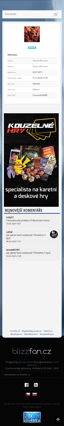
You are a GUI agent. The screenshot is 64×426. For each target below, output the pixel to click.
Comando (10, 14)
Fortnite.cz (15, 331)
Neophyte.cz (16, 334)
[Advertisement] (32, 298)
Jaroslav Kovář (25, 362)
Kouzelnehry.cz (47, 334)
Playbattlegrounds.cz (31, 331)
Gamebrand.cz (31, 334)
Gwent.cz (48, 331)
